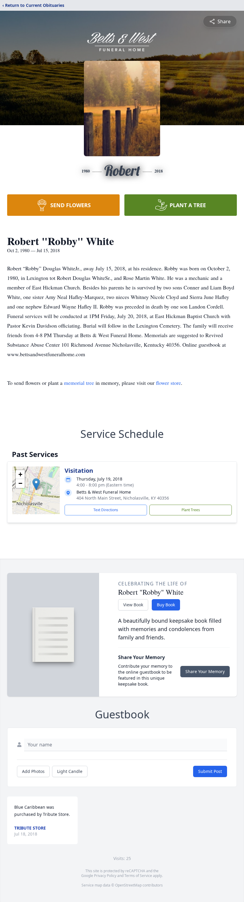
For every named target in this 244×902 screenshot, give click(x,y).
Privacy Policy (105, 875)
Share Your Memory (205, 671)
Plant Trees (191, 509)
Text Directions (105, 509)
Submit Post (210, 771)
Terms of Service (138, 875)
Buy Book (166, 604)
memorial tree (79, 382)
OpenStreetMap (128, 885)
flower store (168, 382)
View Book (133, 604)
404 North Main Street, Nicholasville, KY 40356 (122, 498)
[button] (36, 484)
